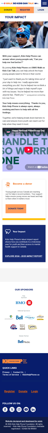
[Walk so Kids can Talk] (20, 3)
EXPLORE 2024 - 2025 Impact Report (23, 256)
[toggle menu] (44, 3)
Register (25, 10)
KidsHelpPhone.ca (31, 375)
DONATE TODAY (16, 209)
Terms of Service (10, 375)
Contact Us (18, 372)
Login (41, 10)
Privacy (5, 372)
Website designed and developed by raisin (23, 421)
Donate (8, 10)
